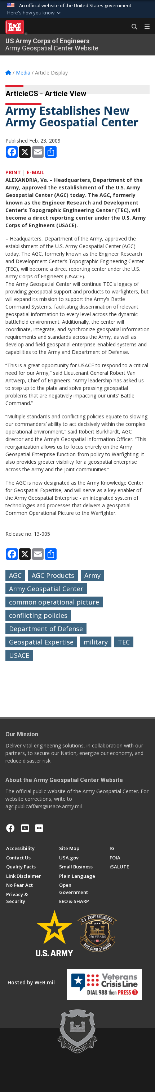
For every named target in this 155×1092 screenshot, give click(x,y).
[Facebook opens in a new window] (10, 828)
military (96, 642)
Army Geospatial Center (46, 588)
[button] (34, 13)
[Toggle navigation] (144, 27)
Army (92, 575)
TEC (124, 642)
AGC (15, 575)
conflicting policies (38, 615)
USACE (19, 655)
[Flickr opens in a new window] (39, 828)
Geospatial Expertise (41, 642)
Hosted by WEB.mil (31, 982)
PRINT (13, 172)
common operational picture (54, 602)
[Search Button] (132, 27)
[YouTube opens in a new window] (25, 828)
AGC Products (53, 575)
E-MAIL (35, 172)
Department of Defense (46, 628)
